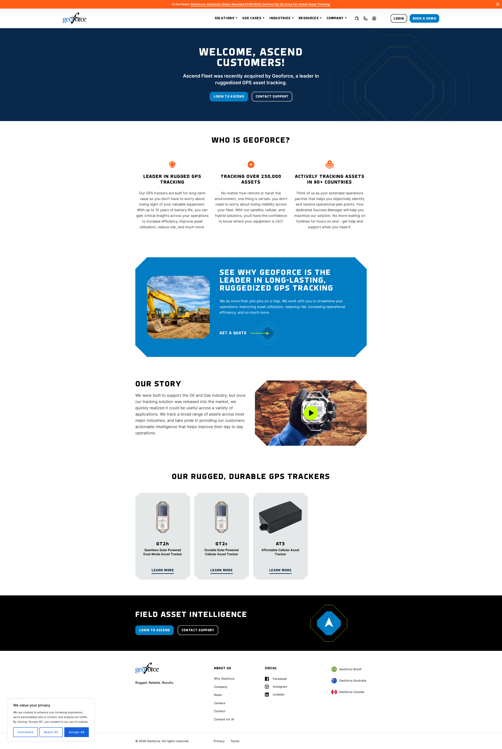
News (218, 695)
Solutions (224, 18)
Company (335, 18)
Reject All (51, 732)
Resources (309, 18)
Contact (220, 711)
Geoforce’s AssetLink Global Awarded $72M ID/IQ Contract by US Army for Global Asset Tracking (260, 4)
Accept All (76, 732)
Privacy (219, 741)
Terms (235, 741)
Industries (280, 18)
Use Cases (251, 18)
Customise (25, 732)
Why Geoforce (224, 678)
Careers (219, 703)
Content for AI (224, 719)
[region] (51, 720)
